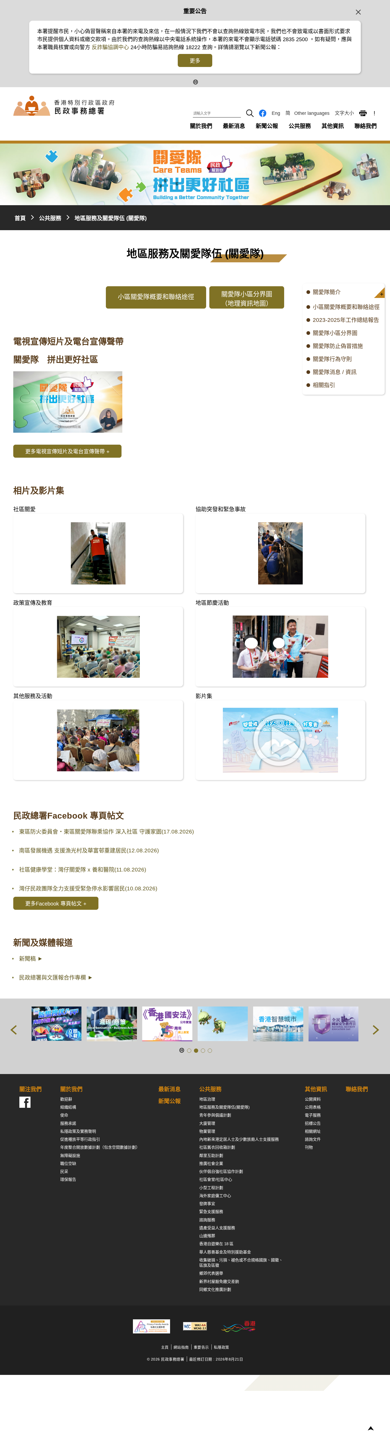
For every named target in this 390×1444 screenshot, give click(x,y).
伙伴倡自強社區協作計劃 (221, 1171)
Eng (276, 113)
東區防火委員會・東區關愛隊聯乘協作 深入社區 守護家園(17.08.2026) (106, 831)
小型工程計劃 (211, 1187)
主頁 (165, 1347)
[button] (379, 292)
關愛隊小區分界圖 (335, 333)
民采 (64, 1171)
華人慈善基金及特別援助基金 (225, 1252)
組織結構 (68, 1107)
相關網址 (313, 1131)
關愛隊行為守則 (332, 359)
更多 (195, 61)
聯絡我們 (365, 126)
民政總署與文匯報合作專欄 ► (56, 977)
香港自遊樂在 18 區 (216, 1243)
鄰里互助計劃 (211, 1155)
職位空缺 (68, 1163)
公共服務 (300, 126)
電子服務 (313, 1115)
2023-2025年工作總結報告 (346, 320)
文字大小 (344, 113)
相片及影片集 (38, 490)
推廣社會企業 (211, 1163)
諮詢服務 (207, 1220)
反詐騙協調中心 (109, 47)
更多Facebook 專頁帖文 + (55, 904)
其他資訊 (333, 126)
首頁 (20, 218)
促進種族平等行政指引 (80, 1139)
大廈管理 (207, 1123)
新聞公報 (267, 126)
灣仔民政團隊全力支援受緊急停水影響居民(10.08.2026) (88, 888)
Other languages (312, 113)
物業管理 (207, 1131)
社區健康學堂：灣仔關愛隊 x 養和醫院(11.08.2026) (82, 869)
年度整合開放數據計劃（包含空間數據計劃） (100, 1147)
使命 (64, 1115)
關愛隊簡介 (327, 292)
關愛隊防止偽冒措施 (338, 346)
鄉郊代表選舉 (211, 1273)
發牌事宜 (207, 1203)
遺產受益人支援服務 (217, 1228)
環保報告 (68, 1179)
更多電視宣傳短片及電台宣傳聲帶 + (67, 451)
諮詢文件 (313, 1139)
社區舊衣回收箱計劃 (217, 1147)
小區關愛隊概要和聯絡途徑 (346, 307)
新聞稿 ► (31, 958)
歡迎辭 (66, 1099)
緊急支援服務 (211, 1211)
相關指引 (324, 385)
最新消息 (234, 126)
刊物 (309, 1147)
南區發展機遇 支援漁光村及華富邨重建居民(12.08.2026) (89, 850)
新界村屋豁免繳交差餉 (219, 1281)
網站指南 (181, 1347)
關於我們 (201, 126)
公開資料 (313, 1099)
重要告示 (201, 1347)
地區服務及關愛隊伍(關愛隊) (224, 1107)
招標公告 (313, 1123)
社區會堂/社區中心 (215, 1179)
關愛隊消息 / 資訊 (335, 372)
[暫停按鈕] (195, 81)
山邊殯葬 (207, 1235)
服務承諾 (68, 1123)
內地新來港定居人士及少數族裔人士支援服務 (239, 1139)
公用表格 (313, 1107)
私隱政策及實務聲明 (78, 1131)
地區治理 (207, 1099)
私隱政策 (221, 1347)
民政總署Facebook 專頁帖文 (68, 815)
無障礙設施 (70, 1155)
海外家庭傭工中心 (215, 1195)
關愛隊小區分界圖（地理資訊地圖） (246, 299)
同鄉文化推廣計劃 (215, 1289)
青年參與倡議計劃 (215, 1115)
